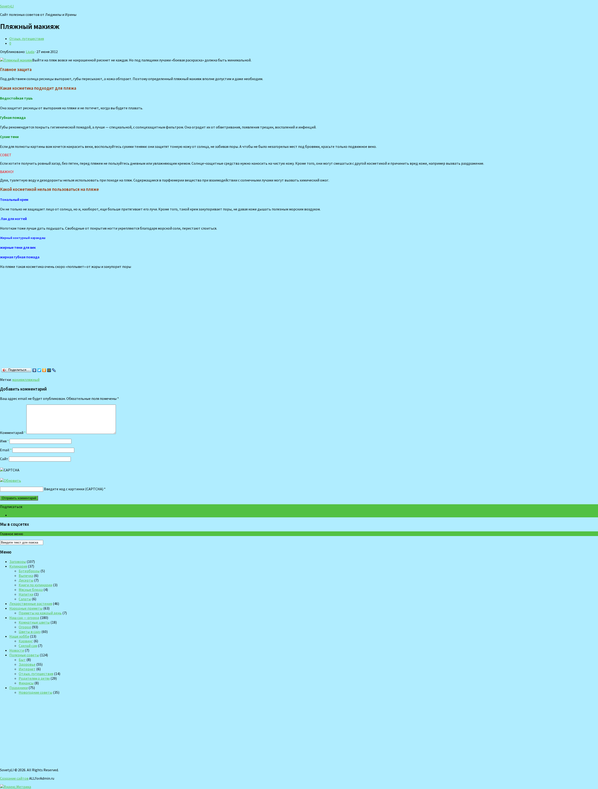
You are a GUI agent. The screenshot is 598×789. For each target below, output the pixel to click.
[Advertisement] (67, 319)
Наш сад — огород (24, 617)
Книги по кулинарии (35, 585)
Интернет (27, 669)
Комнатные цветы (34, 622)
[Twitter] (39, 370)
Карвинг (26, 641)
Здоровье (27, 664)
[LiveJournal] (54, 370)
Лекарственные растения (30, 603)
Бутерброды (29, 571)
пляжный (32, 379)
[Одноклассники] (44, 370)
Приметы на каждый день (40, 613)
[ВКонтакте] (34, 370)
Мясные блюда (31, 589)
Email (6, 450)
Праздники (18, 687)
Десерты (26, 580)
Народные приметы (26, 608)
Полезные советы (24, 655)
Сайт (4, 458)
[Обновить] (10, 480)
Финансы (26, 683)
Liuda (30, 51)
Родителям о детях (34, 678)
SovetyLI (7, 6)
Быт (22, 659)
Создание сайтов (14, 778)
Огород (25, 627)
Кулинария (18, 566)
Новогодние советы (35, 692)
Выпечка (26, 575)
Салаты (25, 599)
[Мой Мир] (49, 370)
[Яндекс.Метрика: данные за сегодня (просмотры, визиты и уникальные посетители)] (15, 786)
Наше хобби (19, 636)
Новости (16, 650)
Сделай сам (28, 645)
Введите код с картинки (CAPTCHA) (73, 489)
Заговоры (17, 561)
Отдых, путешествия (26, 38)
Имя (4, 441)
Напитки (26, 594)
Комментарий (13, 432)
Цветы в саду (30, 631)
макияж (18, 379)
